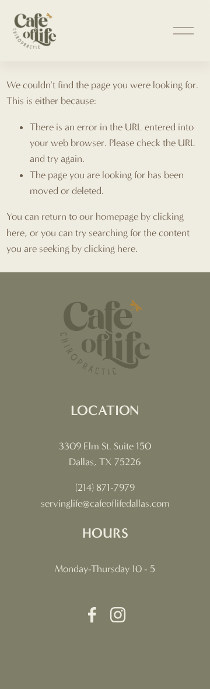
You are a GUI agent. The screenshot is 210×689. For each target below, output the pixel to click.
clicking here (109, 248)
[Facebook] (92, 615)
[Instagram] (118, 615)
